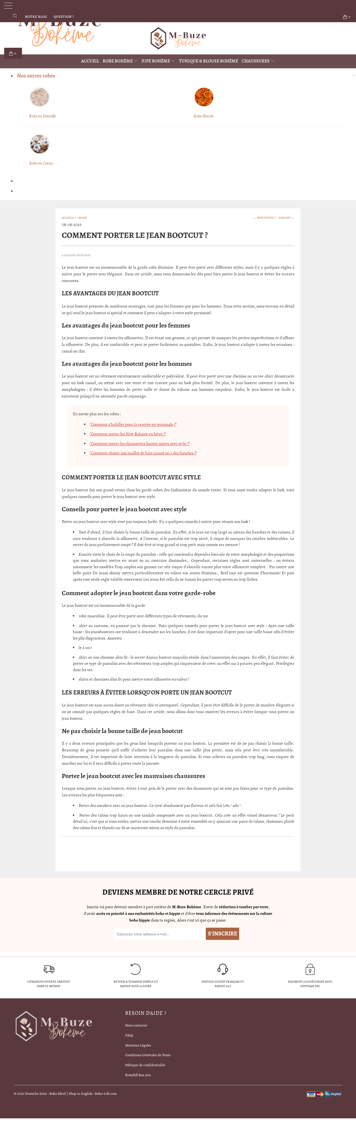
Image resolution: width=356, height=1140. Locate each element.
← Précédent (263, 218)
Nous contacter (136, 1025)
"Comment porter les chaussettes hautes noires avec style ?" (140, 443)
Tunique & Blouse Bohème (208, 61)
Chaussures (256, 61)
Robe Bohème (118, 61)
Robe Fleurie (203, 116)
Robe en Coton (41, 163)
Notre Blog (36, 16)
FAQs (129, 1035)
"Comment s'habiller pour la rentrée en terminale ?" (133, 424)
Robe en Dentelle (42, 116)
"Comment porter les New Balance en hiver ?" (128, 434)
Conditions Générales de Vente (147, 1055)
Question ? (64, 16)
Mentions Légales (138, 1045)
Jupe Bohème (156, 61)
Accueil (90, 61)
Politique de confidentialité (145, 1065)
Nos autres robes (36, 75)
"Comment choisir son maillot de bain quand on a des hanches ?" (143, 453)
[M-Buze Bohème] (178, 38)
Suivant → (286, 218)
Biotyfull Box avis (138, 1075)
